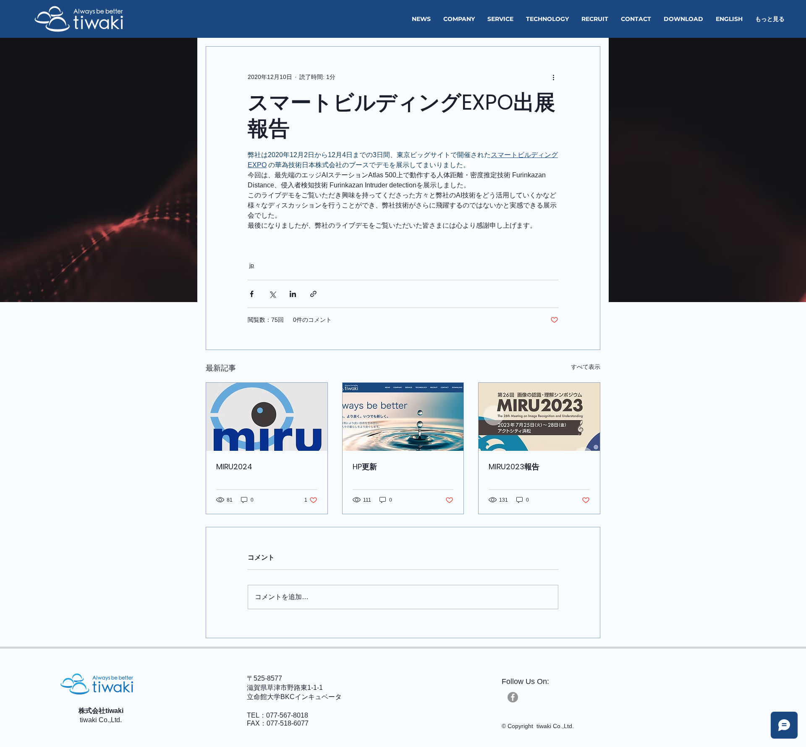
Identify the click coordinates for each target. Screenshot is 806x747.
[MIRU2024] (266, 417)
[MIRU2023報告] (539, 417)
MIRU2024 (234, 466)
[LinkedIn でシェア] (293, 294)
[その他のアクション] (553, 77)
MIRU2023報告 (514, 466)
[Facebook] (513, 697)
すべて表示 (585, 366)
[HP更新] (403, 417)
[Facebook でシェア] (252, 294)
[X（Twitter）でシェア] (272, 294)
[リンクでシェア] (313, 294)
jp (251, 265)
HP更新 (365, 466)
